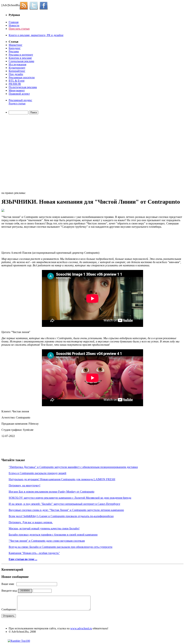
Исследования (17, 64)
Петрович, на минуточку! (24, 485)
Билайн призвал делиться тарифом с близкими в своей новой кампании (53, 534)
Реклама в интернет (21, 54)
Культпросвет (17, 67)
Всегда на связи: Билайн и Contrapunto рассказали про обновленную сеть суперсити (60, 546)
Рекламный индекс (20, 100)
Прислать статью (19, 28)
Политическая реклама (23, 87)
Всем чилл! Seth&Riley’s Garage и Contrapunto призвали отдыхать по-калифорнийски (61, 516)
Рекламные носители (22, 77)
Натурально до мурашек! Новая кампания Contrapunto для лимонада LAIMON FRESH (62, 479)
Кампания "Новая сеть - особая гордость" (34, 553)
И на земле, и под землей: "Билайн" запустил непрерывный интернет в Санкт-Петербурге (64, 503)
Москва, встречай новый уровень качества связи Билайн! (44, 528)
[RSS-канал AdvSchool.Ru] (25, 5)
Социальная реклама (21, 61)
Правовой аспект (19, 93)
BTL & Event (16, 80)
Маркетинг (15, 44)
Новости (14, 25)
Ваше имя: (8, 583)
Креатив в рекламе (20, 57)
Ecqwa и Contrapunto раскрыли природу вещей (37, 473)
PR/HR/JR (15, 83)
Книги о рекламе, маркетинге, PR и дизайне (36, 35)
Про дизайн (16, 74)
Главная (13, 22)
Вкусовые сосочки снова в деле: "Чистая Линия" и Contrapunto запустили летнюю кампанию (66, 510)
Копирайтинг (17, 70)
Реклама (14, 51)
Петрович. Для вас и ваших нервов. (31, 522)
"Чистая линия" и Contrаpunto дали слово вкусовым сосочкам (47, 540)
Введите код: (9, 590)
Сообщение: (9, 609)
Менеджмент (17, 90)
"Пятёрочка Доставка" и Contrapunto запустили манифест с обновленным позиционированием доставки (73, 467)
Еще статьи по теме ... (23, 559)
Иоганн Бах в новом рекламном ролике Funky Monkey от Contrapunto (51, 491)
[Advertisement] (22, 153)
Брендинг (15, 48)
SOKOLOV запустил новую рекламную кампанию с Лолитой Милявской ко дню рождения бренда (70, 497)
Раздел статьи (17, 103)
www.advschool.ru (81, 628)
